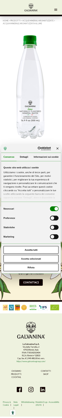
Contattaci (31, 282)
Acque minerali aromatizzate (38, 20)
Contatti (46, 371)
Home (6, 20)
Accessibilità (54, 402)
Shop (45, 374)
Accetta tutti (31, 250)
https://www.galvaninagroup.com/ (31, 361)
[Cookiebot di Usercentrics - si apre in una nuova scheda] (38, 148)
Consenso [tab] (8, 157)
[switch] (54, 218)
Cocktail (16, 377)
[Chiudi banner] (57, 148)
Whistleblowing (27, 402)
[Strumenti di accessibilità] (13, 413)
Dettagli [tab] (24, 157)
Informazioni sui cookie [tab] (46, 157)
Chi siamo (16, 371)
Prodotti (15, 20)
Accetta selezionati (31, 258)
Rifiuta (31, 267)
